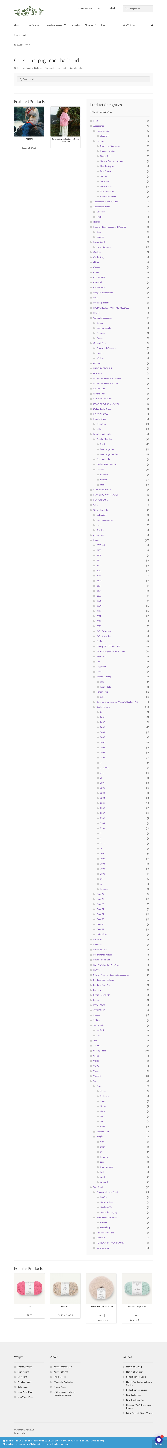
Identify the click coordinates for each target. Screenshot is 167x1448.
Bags (99, 232)
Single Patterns (103, 707)
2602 (102, 858)
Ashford (100, 1030)
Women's (97, 1075)
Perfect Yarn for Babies (136, 1389)
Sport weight (23, 1371)
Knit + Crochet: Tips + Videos (139, 1413)
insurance (97, 373)
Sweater (96, 1015)
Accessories (98, 125)
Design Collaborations (103, 292)
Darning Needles (107, 151)
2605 (102, 873)
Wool (102, 1126)
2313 (99, 626)
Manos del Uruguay (108, 1212)
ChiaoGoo (101, 424)
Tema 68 (100, 899)
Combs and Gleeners (106, 348)
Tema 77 (100, 929)
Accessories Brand (101, 206)
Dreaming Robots (101, 302)
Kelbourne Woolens (105, 1232)
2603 (102, 863)
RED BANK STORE (86, 8)
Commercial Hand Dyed (107, 1192)
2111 (99, 560)
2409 (102, 752)
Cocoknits (101, 211)
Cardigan (97, 252)
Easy (102, 681)
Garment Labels (104, 327)
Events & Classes (54, 24)
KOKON (103, 1197)
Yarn (95, 1081)
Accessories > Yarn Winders (105, 201)
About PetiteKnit (61, 1371)
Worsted (104, 1182)
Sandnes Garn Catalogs (103, 980)
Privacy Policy (60, 1387)
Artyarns (103, 1222)
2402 (102, 722)
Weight (100, 1136)
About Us (89, 24)
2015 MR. (101, 545)
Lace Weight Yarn (25, 1391)
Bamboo (103, 479)
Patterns (96, 540)
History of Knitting (134, 1366)
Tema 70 (100, 904)
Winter (96, 1071)
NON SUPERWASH (102, 489)
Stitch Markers (106, 186)
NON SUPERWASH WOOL (105, 494)
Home (19, 44)
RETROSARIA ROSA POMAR (106, 964)
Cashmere (104, 1096)
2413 (102, 772)
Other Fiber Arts (100, 509)
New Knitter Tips (133, 1394)
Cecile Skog (98, 257)
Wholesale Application (63, 1381)
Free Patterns (33, 24)
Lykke (99, 429)
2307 (99, 595)
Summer (96, 1000)
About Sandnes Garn (63, 1366)
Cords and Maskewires (110, 146)
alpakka (96, 221)
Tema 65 (104, 889)
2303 (99, 585)
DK (101, 1151)
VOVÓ (96, 1065)
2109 (99, 555)
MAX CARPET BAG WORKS (106, 403)
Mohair (103, 1106)
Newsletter (75, 24)
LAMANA (101, 1237)
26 (101, 848)
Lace (102, 1161)
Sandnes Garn (103, 1131)
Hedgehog (105, 1227)
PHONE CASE (100, 949)
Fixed (102, 444)
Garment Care (99, 343)
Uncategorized (99, 1050)
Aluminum (104, 474)
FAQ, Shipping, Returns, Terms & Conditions (64, 1393)
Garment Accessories (102, 317)
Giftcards (97, 363)
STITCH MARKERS (101, 995)
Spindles (100, 530)
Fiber (99, 1086)
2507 (102, 813)
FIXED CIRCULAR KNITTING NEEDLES (111, 307)
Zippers (100, 338)
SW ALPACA (99, 1005)
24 (101, 712)
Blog (103, 24)
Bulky (102, 1146)
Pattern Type (102, 691)
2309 (99, 605)
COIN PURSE (99, 277)
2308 (99, 600)
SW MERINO (99, 1010)
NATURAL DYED (101, 413)
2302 (99, 580)
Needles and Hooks (102, 434)
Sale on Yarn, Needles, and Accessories (111, 974)
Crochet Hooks (103, 459)
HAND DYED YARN (102, 368)
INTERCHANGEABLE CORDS (107, 378)
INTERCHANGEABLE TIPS (105, 383)
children (96, 262)
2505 (102, 803)
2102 (99, 550)
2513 (102, 843)
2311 (99, 616)
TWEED (96, 1045)
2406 (95, 120)
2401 (102, 717)
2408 (102, 747)
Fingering (104, 1156)
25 (101, 777)
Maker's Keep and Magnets (112, 161)
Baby (102, 696)
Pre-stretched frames (102, 954)
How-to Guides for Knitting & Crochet (139, 1383)
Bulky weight (22, 1387)
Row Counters (106, 171)
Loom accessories (105, 520)
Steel (102, 484)
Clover (96, 272)
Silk (101, 1116)
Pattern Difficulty (104, 676)
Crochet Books (99, 287)
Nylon (102, 1111)
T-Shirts (96, 1020)
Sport (102, 1177)
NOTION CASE (100, 499)
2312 (99, 621)
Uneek (96, 1055)
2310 (99, 611)
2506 (102, 808)
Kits (98, 661)
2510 (102, 828)
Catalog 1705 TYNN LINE (108, 646)
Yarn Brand (98, 1187)
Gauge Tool (105, 156)
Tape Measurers (107, 191)
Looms (99, 525)
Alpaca (103, 1091)
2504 (102, 798)
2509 (102, 823)
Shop (16, 24)
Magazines (101, 666)
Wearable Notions (108, 196)
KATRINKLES (99, 388)
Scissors (103, 176)
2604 (102, 868)
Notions (100, 141)
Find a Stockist (60, 1376)
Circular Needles (104, 439)
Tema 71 (100, 909)
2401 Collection (104, 631)
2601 (102, 853)
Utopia (96, 1060)
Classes (96, 267)
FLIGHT (96, 312)
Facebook (111, 8)
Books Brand (99, 242)
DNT (102, 878)
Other (95, 504)
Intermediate (105, 686)
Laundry (100, 353)
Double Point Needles (107, 464)
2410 (102, 757)
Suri (101, 1121)
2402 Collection (104, 636)
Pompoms (101, 333)
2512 (102, 838)
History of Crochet (134, 1371)
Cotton (103, 1101)
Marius (99, 671)
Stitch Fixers (105, 181)
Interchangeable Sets (109, 454)
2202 (99, 565)
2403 (102, 727)
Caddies (100, 236)
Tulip (95, 1040)
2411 (102, 762)
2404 (102, 732)
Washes (100, 358)
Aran (102, 1141)
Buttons (100, 323)
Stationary (104, 135)
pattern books (99, 535)
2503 (102, 793)
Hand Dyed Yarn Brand (107, 1217)
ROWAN (97, 969)
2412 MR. (104, 767)
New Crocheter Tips (135, 1400)
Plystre (100, 216)
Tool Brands (98, 1025)
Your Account (20, 35)
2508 (102, 818)
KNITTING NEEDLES (103, 398)
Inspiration (101, 656)
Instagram (100, 8)
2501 (102, 782)
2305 (99, 590)
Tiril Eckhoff (102, 934)
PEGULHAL (98, 939)
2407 (102, 742)
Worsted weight (24, 1381)
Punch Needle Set (101, 959)
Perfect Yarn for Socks (136, 1376)
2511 (102, 833)
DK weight (22, 1376)
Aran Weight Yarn (25, 1397)
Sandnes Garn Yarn (101, 985)
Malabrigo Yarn (106, 1207)
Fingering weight (24, 1366)
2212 (99, 570)
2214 (99, 575)
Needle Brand (99, 418)
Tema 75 (100, 919)
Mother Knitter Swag (102, 408)
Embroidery (102, 514)
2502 (102, 787)
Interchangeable (107, 449)
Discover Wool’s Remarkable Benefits (138, 1407)
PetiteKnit (97, 944)
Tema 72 (100, 914)
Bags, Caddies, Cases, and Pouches (109, 226)
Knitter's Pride (99, 393)
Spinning (97, 990)
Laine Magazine (104, 247)
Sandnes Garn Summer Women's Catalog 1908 (117, 702)
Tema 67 (100, 894)
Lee (98, 1035)
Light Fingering (106, 1166)
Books (99, 641)
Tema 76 (100, 924)
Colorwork (97, 282)
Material (100, 469)
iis (101, 883)
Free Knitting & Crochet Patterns (111, 651)
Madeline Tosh (106, 1202)
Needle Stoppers (107, 166)
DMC (95, 297)
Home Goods (103, 130)
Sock (102, 1172)
